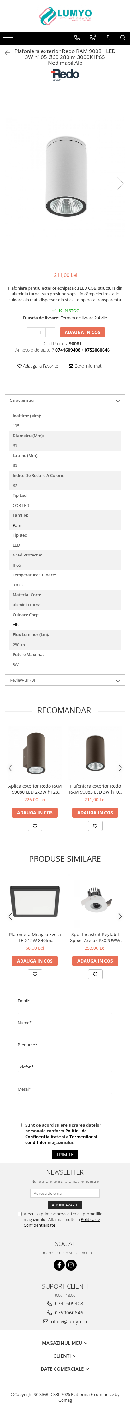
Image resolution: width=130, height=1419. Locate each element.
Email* (24, 1000)
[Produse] (8, 39)
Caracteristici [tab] (22, 400)
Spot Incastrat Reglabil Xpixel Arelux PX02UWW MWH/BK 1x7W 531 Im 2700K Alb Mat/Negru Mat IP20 (95, 937)
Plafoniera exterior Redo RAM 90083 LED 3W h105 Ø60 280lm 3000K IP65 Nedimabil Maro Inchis (95, 789)
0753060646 (68, 1312)
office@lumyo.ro (68, 1321)
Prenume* (27, 1045)
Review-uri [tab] (22, 680)
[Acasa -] (65, 16)
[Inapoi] (4, 53)
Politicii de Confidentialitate (56, 1133)
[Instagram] (71, 1265)
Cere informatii (88, 366)
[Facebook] (59, 1265)
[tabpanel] (65, 177)
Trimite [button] (65, 1154)
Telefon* (26, 1067)
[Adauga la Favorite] (35, 826)
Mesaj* (24, 1089)
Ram (17, 525)
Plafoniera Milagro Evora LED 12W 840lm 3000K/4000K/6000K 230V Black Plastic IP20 (35, 937)
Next (120, 183)
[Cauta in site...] (123, 38)
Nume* (25, 1022)
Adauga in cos (82, 332)
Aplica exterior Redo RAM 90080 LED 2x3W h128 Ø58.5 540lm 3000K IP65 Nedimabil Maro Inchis (35, 789)
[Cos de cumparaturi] (108, 38)
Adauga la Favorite (40, 366)
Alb (16, 625)
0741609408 (68, 1303)
